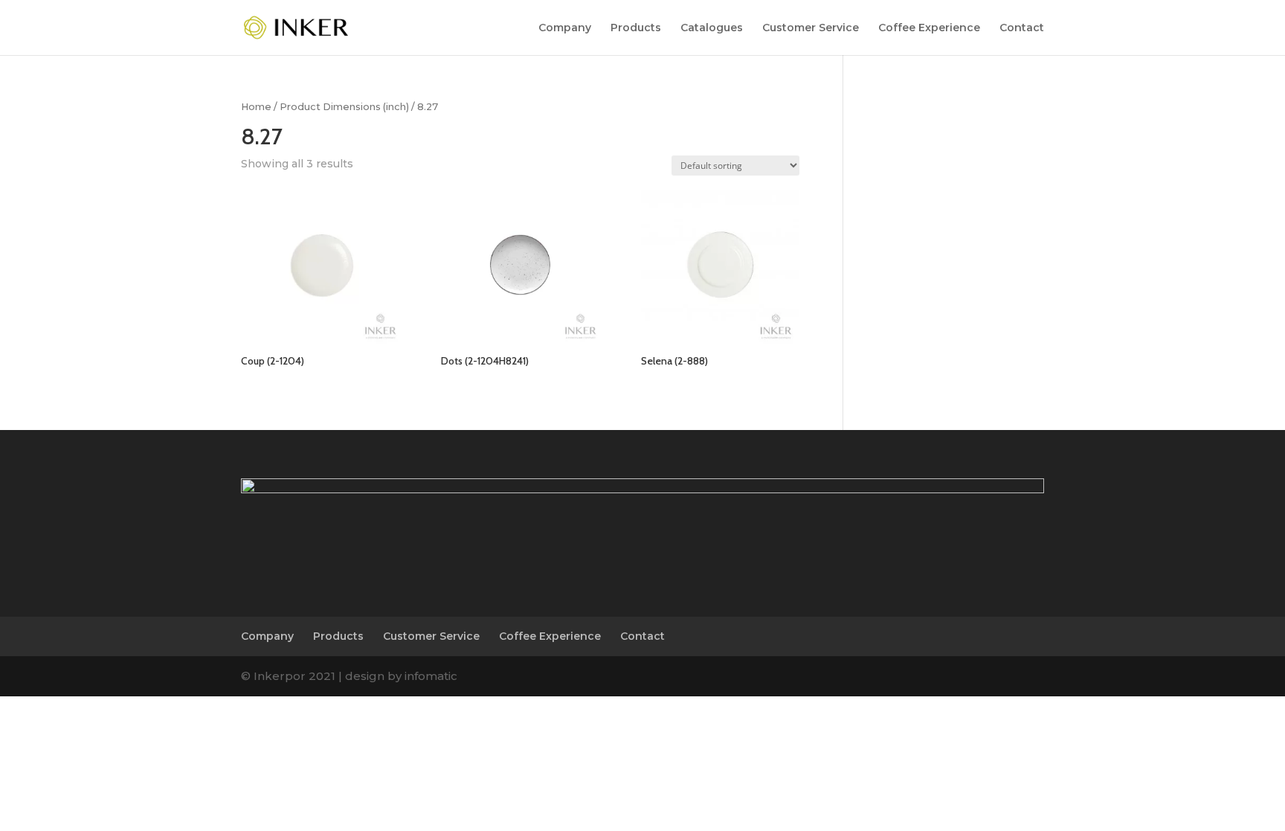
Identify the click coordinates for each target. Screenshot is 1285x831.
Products (636, 28)
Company (564, 28)
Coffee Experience (929, 28)
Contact (1021, 28)
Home (256, 106)
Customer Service (810, 28)
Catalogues (711, 28)
